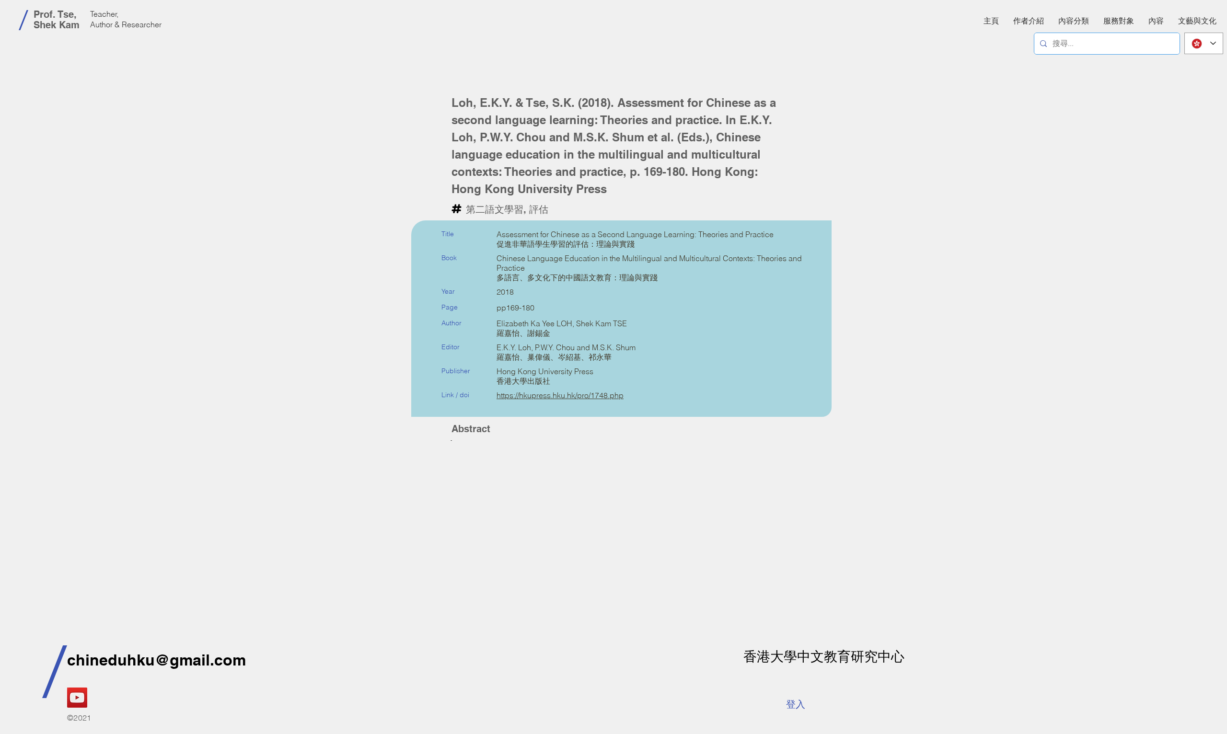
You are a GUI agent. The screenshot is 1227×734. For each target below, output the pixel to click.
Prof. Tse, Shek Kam (57, 20)
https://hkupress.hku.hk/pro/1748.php (560, 395)
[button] (1156, 21)
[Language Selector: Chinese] (1203, 43)
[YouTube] (77, 698)
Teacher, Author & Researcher (126, 19)
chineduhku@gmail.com (156, 660)
